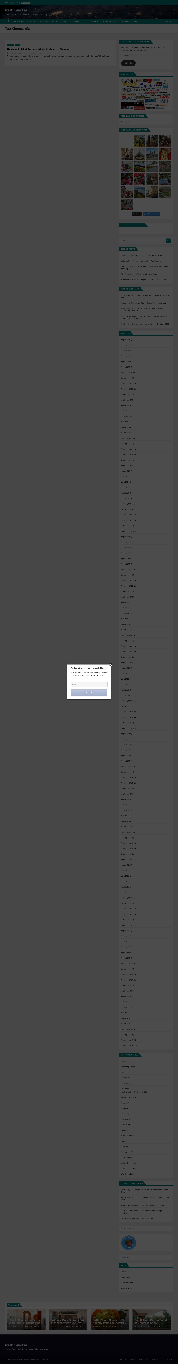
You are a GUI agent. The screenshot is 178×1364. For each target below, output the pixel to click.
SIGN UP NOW (89, 692)
